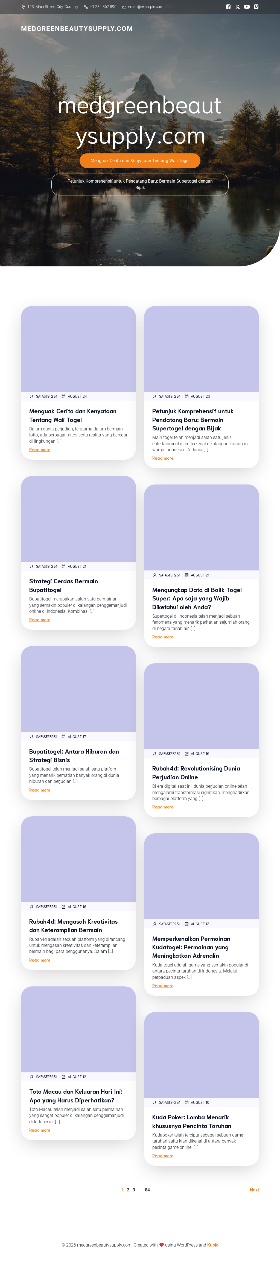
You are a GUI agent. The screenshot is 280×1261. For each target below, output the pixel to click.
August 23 (200, 396)
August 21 (77, 566)
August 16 (200, 753)
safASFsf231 (46, 396)
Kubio (212, 1245)
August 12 (77, 1076)
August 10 (200, 1102)
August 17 (77, 736)
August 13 (200, 923)
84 (147, 1189)
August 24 (77, 396)
